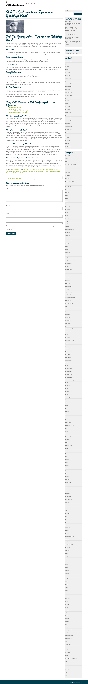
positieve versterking (39, 171)
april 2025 (67, 106)
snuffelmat (67, 578)
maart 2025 (67, 109)
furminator (67, 317)
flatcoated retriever (69, 303)
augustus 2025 (68, 95)
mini (66, 490)
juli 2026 (67, 63)
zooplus (67, 669)
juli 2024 (67, 132)
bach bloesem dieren (69, 181)
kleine (66, 431)
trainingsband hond (69, 621)
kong (66, 442)
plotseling (67, 513)
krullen (66, 453)
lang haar (67, 465)
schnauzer (67, 559)
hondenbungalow (69, 377)
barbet (66, 184)
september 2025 (68, 92)
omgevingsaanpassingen (28, 171)
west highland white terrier (71, 658)
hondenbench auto (69, 374)
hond (66, 363)
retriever (67, 533)
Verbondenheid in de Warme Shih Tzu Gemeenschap (49, 177)
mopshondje (68, 496)
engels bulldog (68, 286)
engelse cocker (68, 294)
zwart (66, 672)
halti (66, 351)
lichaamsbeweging (16, 171)
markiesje (67, 479)
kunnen (67, 456)
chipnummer (68, 238)
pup (66, 522)
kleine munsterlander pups (71, 436)
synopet (67, 595)
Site (7, 221)
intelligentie (8, 171)
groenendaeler (68, 337)
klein (66, 428)
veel (66, 641)
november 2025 (68, 86)
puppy (66, 524)
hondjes (67, 391)
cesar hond (67, 232)
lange (66, 468)
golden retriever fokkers (70, 328)
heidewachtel (68, 357)
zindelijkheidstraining (22, 173)
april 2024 (67, 140)
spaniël (66, 584)
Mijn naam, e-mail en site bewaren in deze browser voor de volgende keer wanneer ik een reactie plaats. (32, 226)
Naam (8, 205)
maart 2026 (67, 75)
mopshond (67, 493)
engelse (67, 289)
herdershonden (68, 360)
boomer (67, 203)
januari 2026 (68, 81)
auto (66, 169)
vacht (66, 632)
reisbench (67, 530)
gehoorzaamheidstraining (45, 169)
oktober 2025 (68, 89)
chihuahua (67, 235)
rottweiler (67, 539)
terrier (66, 607)
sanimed (67, 553)
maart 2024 (67, 143)
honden (67, 365)
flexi (66, 306)
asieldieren (67, 167)
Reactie (8, 188)
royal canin (67, 541)
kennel (66, 419)
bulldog (67, 218)
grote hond (67, 348)
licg (66, 473)
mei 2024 (67, 137)
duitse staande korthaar (70, 274)
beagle (66, 189)
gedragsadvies (35, 169)
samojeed (67, 550)
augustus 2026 (68, 61)
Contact (33, 3)
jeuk (66, 402)
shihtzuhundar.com (15, 5)
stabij (66, 590)
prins (66, 519)
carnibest (67, 223)
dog (66, 255)
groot (66, 343)
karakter (67, 411)
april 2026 (67, 72)
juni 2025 (67, 100)
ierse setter (67, 399)
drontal (66, 266)
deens (66, 246)
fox (66, 311)
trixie (66, 624)
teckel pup (67, 604)
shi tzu (66, 567)
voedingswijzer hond (69, 649)
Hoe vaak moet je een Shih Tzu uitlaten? (18, 112)
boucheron (67, 209)
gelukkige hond (55, 169)
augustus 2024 (68, 129)
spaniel (66, 581)
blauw (66, 198)
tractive (67, 618)
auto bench (67, 172)
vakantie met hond (69, 635)
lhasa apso (67, 470)
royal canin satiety (69, 544)
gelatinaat (67, 323)
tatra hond (67, 598)
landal (66, 462)
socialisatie (12, 173)
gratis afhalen (68, 331)
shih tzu (46, 171)
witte (66, 664)
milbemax (67, 488)
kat (66, 414)
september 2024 (68, 126)
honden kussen (68, 368)
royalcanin (67, 547)
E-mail (8, 213)
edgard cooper (68, 283)
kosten (66, 448)
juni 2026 (67, 66)
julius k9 (67, 405)
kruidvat (67, 451)
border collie (68, 206)
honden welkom (68, 371)
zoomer (67, 666)
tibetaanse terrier (69, 610)
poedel (66, 516)
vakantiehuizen (68, 638)
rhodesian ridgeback (69, 536)
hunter (66, 394)
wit (66, 661)
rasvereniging (68, 527)
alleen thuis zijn (27, 169)
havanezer (67, 354)
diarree (66, 249)
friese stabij (67, 314)
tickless (67, 612)
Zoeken (66, 10)
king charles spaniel (69, 425)
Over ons (28, 3)
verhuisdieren (68, 644)
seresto (67, 561)
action (66, 158)
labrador (67, 459)
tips (16, 173)
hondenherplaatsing (69, 380)
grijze (66, 334)
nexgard (67, 502)
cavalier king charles (69, 229)
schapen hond (68, 556)
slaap (7, 173)
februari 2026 (68, 78)
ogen (66, 505)
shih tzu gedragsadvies (54, 171)
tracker (66, 615)
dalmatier (67, 243)
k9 (65, 408)
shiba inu (67, 570)
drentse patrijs (68, 263)
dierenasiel (67, 252)
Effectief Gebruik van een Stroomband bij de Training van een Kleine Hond (72, 23)
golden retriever (68, 326)
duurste (67, 277)
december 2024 (68, 117)
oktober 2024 (68, 123)
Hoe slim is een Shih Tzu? (15, 109)
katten (66, 417)
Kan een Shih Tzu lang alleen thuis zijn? (18, 111)
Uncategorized (15, 169)
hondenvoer (67, 385)
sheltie (66, 564)
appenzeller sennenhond (70, 164)
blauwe (66, 201)
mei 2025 (67, 103)
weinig (66, 655)
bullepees (67, 221)
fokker (66, 309)
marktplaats (68, 482)
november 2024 (68, 120)
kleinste (67, 439)
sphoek (66, 587)
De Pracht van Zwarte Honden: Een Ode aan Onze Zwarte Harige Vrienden (72, 43)
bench (66, 195)
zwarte (66, 675)
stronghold (67, 593)
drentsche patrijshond (70, 260)
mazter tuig (67, 485)
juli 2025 (67, 98)
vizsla (66, 647)
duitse (66, 272)
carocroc (67, 226)
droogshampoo (68, 269)
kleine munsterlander (69, 434)
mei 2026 (67, 69)
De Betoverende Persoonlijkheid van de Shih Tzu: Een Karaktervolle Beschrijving (19, 177)
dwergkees (67, 280)
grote (66, 346)
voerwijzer (67, 652)
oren (66, 510)
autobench (67, 175)
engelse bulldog (68, 292)
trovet (66, 627)
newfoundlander (68, 499)
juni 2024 (67, 134)
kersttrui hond (68, 422)
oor (66, 507)
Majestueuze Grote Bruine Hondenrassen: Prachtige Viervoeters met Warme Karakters (73, 29)
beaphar (67, 192)
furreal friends (68, 320)
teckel (66, 601)
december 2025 (68, 83)
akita (66, 161)
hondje (66, 388)
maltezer (67, 476)
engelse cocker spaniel (70, 297)
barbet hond (68, 186)
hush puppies (68, 397)
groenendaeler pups (69, 340)
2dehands (67, 155)
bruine (66, 215)
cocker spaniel (68, 240)
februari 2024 (68, 146)
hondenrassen (68, 382)
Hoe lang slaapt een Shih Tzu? (16, 107)
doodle (66, 257)
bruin (66, 212)
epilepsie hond (68, 300)
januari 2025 (68, 115)
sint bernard (68, 576)
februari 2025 (68, 112)
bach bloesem (68, 178)
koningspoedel (68, 445)
